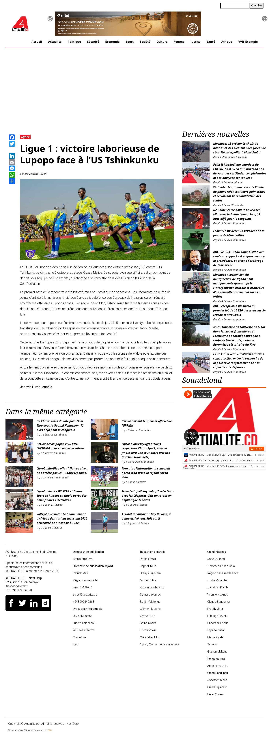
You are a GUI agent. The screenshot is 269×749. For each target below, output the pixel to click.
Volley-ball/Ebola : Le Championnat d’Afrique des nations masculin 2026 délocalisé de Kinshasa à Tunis (62, 518)
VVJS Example (248, 42)
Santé (211, 42)
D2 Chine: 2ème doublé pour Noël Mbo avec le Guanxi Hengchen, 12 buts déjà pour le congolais (60, 425)
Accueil (36, 42)
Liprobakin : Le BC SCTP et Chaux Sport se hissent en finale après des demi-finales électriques (62, 495)
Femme (179, 42)
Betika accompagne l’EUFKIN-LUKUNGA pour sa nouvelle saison (61, 446)
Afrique (226, 42)
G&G (50, 730)
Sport (130, 42)
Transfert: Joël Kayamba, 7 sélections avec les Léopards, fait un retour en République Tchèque (148, 495)
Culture (161, 42)
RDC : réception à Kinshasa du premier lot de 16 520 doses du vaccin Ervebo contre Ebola (239, 310)
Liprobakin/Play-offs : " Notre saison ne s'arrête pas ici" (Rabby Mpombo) (62, 470)
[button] (50, 19)
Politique (74, 42)
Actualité (54, 42)
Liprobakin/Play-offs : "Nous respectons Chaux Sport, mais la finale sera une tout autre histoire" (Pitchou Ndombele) (146, 450)
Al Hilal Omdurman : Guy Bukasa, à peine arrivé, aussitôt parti (146, 516)
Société (145, 42)
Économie (112, 42)
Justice (195, 42)
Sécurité (93, 42)
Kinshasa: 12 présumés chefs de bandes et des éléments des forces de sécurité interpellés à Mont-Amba (239, 148)
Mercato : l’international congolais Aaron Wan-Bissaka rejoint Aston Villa (146, 472)
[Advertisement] (134, 90)
